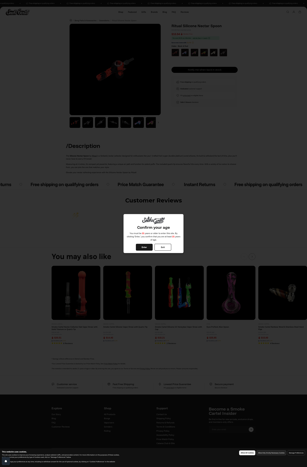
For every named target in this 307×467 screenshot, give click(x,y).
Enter (144, 247)
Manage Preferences (296, 453)
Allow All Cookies (247, 453)
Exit (163, 247)
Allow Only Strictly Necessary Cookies (271, 453)
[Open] (6, 461)
